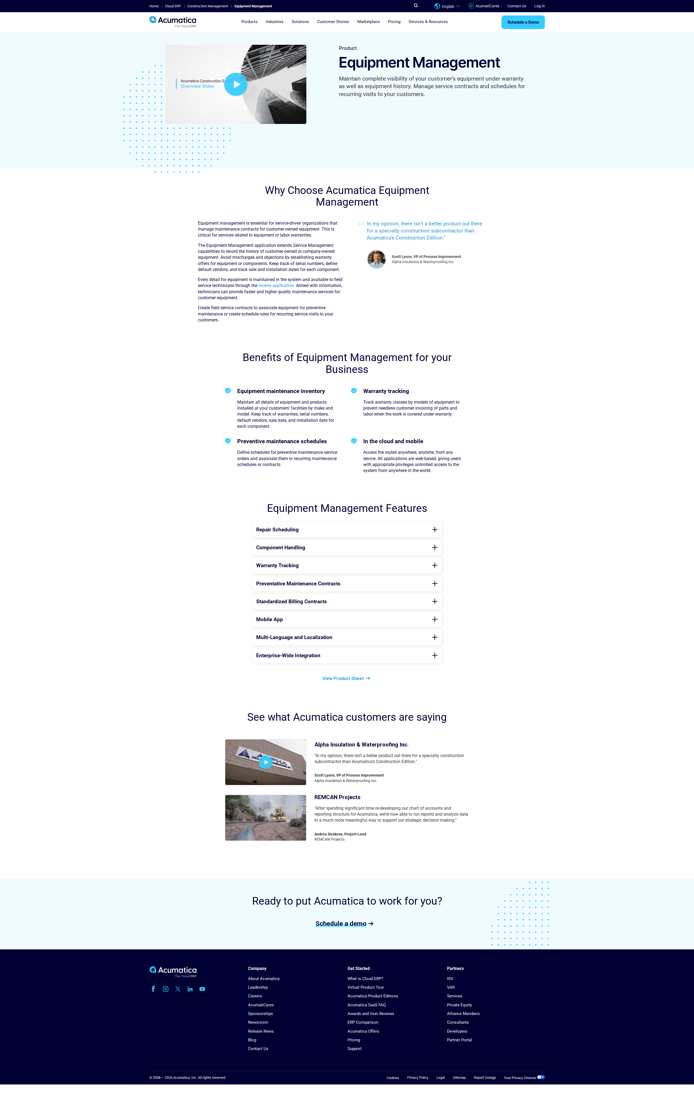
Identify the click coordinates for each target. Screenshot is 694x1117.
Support (355, 1048)
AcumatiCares (487, 6)
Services (454, 996)
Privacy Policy (417, 1077)
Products (249, 22)
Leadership (258, 987)
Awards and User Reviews (371, 1013)
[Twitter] (178, 989)
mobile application (276, 285)
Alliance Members (463, 1013)
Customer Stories (333, 22)
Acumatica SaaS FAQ (367, 1005)
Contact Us (516, 6)
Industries (275, 22)
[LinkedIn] (190, 989)
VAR (451, 987)
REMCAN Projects (337, 797)
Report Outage (485, 1077)
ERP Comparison (363, 1022)
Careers (255, 996)
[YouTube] (202, 989)
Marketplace (368, 22)
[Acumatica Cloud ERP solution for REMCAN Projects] (265, 818)
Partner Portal (459, 1040)
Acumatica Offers (363, 1031)
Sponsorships (260, 1013)
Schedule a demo (341, 923)
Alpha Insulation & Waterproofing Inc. (361, 744)
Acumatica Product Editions (373, 996)
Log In (539, 6)
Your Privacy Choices (520, 1078)
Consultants (458, 1022)
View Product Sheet (343, 678)
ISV (450, 978)
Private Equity (459, 1005)
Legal (440, 1077)
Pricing (394, 22)
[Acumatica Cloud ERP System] (173, 976)
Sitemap (459, 1077)
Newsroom (258, 1022)
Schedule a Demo (523, 22)
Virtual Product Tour (366, 987)
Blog (252, 1040)
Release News (261, 1031)
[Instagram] (166, 989)
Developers (457, 1031)
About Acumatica (263, 978)
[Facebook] (153, 989)
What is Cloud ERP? (365, 978)
